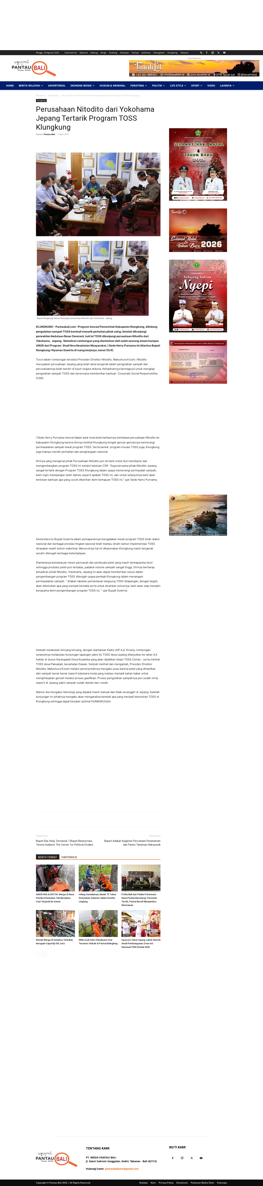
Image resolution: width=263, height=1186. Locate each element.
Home (10, 85)
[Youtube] (224, 52)
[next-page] (44, 954)
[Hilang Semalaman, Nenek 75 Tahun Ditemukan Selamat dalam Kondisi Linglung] (98, 878)
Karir (153, 1182)
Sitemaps (222, 1182)
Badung (94, 52)
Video (211, 85)
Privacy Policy (166, 1182)
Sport (195, 85)
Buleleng (113, 52)
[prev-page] (38, 954)
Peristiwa (137, 85)
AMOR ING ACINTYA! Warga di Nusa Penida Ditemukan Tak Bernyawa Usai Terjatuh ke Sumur (55, 898)
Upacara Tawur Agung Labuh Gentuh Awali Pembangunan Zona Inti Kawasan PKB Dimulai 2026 (140, 943)
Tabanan (184, 52)
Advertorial (56, 85)
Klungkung (172, 52)
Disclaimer (182, 1182)
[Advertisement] (107, 25)
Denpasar (124, 52)
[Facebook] (206, 52)
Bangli (103, 52)
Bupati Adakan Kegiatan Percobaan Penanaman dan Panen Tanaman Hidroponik (132, 842)
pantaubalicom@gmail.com (122, 1168)
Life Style (176, 85)
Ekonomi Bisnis (81, 85)
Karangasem (159, 52)
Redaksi (143, 1182)
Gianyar (135, 52)
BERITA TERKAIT (47, 857)
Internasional (71, 52)
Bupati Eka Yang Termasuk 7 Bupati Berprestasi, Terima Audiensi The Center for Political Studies (64, 842)
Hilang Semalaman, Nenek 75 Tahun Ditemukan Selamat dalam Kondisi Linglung (97, 898)
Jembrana (146, 52)
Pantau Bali (49, 134)
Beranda (40, 95)
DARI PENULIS (69, 857)
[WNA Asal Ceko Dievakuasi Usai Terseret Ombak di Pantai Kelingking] (98, 923)
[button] (201, 52)
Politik (157, 85)
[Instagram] (212, 52)
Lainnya (226, 85)
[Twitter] (218, 52)
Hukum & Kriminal (112, 85)
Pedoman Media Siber (202, 1182)
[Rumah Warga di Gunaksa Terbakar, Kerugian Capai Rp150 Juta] (55, 923)
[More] (149, 142)
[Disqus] (98, 1010)
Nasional (84, 52)
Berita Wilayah (29, 85)
